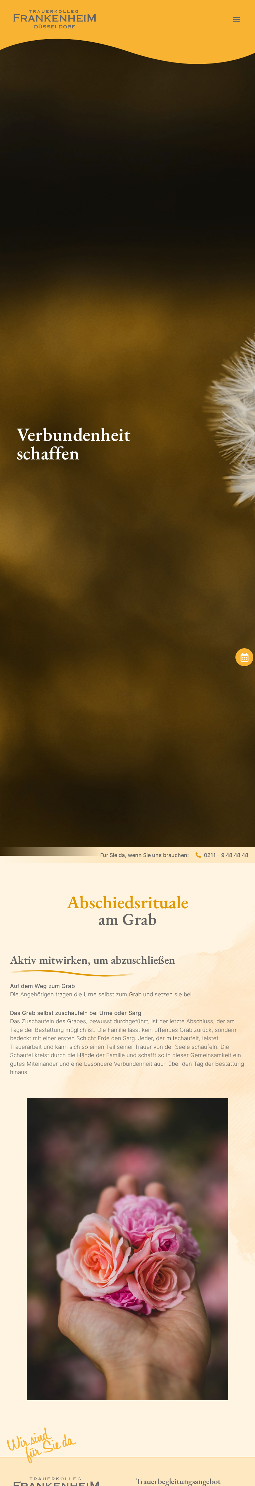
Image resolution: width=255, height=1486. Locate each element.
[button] (236, 19)
